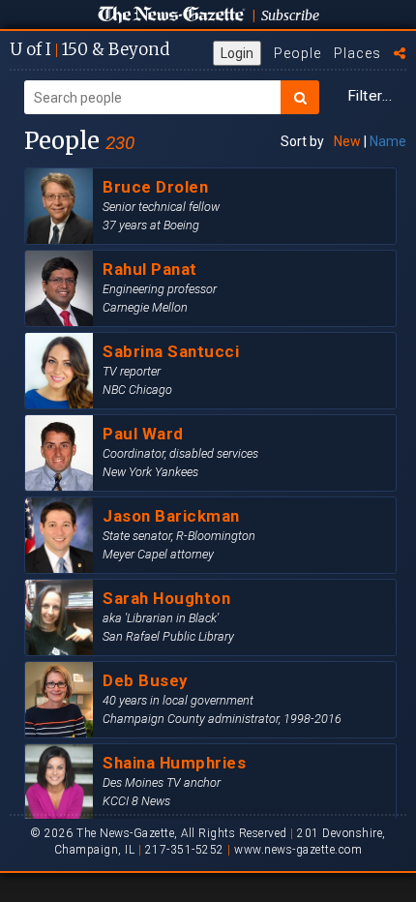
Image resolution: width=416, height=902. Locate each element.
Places (357, 53)
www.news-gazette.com (298, 850)
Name (388, 141)
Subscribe (290, 15)
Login (237, 53)
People (297, 53)
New (347, 141)
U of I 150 (89, 49)
